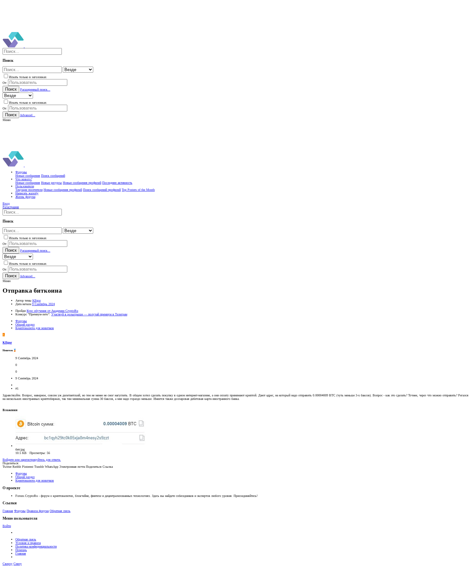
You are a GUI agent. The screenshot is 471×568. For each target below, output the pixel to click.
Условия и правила (28, 543)
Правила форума (38, 511)
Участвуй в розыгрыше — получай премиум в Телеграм (89, 314)
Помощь (21, 550)
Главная (8, 511)
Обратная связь (60, 511)
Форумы (20, 511)
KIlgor (36, 300)
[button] (7, 120)
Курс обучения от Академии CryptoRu (52, 310)
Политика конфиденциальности (36, 546)
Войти (7, 526)
